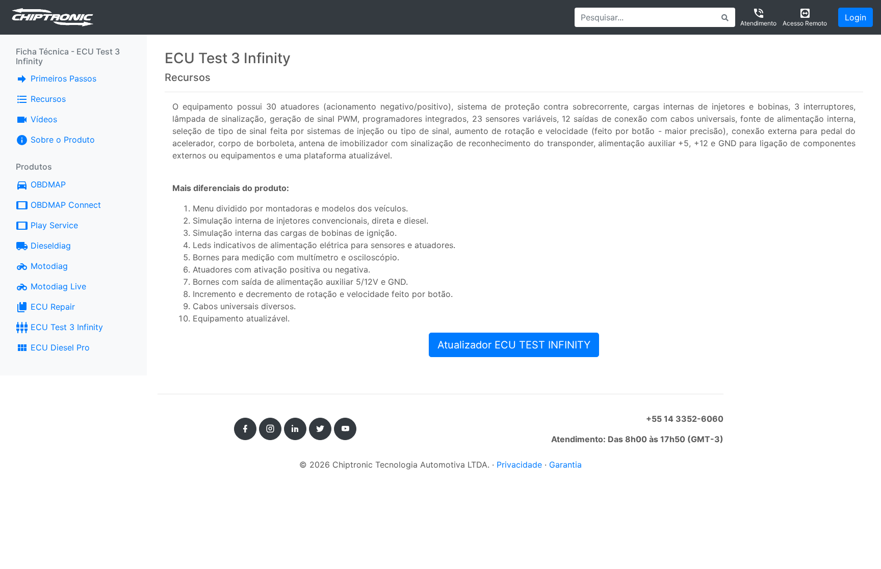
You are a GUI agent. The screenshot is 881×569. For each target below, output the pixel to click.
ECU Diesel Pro (59, 347)
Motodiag (48, 266)
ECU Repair (51, 307)
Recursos (47, 99)
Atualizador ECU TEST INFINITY (513, 345)
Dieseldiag (49, 245)
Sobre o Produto (61, 139)
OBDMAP (63, 184)
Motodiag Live (57, 286)
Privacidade (519, 464)
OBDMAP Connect (64, 205)
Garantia (565, 464)
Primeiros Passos (62, 78)
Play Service (53, 225)
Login (855, 17)
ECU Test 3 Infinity (65, 327)
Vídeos (42, 119)
